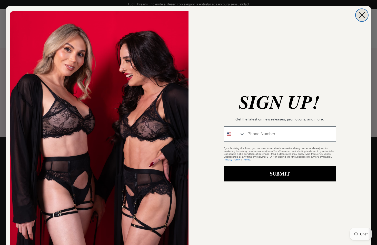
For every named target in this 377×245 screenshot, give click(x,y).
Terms (246, 159)
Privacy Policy (232, 159)
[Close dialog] (361, 15)
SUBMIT (280, 173)
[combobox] (234, 134)
